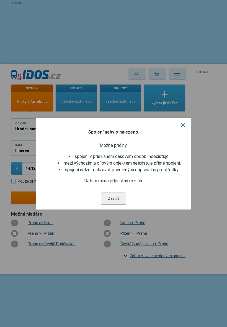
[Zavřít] (183, 125)
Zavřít (113, 198)
